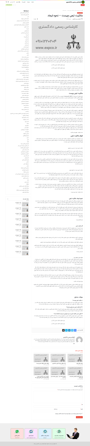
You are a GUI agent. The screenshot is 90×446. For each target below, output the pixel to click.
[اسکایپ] (66, 330)
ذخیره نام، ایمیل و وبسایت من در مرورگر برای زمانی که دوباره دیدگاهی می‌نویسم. (68, 413)
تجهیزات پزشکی (26, 77)
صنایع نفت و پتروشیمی (25, 129)
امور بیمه (27, 35)
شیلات (28, 123)
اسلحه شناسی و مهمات (25, 18)
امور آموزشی (26, 31)
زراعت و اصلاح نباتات (25, 117)
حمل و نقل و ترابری (25, 95)
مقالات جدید (18, 2)
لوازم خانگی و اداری (25, 160)
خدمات (32, 2)
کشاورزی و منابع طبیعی (25, 151)
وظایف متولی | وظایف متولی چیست (42, 363)
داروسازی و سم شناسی (25, 101)
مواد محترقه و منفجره (25, 176)
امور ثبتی (27, 39)
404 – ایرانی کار (77, 5)
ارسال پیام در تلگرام (45, 435)
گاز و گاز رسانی (26, 156)
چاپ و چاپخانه (26, 89)
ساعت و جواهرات (26, 119)
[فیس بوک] (75, 330)
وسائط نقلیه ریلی (26, 188)
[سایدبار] (8, 2)
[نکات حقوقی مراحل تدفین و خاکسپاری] (58, 358)
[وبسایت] (74, 343)
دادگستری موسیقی (25, 99)
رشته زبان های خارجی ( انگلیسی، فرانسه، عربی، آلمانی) (19, 113)
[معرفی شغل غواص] (75, 358)
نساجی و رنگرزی (26, 178)
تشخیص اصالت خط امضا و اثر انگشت (22, 79)
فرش (28, 139)
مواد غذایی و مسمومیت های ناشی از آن (22, 174)
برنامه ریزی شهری (26, 63)
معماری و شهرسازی (25, 170)
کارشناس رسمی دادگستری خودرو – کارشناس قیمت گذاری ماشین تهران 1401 (42, 377)
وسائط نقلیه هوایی (25, 192)
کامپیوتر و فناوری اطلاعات (24, 147)
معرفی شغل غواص (79, 363)
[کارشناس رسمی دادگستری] (75, 2)
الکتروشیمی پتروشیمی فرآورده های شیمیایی (21, 24)
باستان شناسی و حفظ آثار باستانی (23, 51)
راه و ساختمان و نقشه (25, 109)
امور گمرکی (27, 41)
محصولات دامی (26, 164)
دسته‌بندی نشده (77, 10)
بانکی (28, 55)
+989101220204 (9, 5)
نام (82, 404)
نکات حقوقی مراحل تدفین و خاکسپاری (59, 363)
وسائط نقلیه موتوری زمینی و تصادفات (22, 190)
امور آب (27, 29)
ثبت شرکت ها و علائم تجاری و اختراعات (22, 81)
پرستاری (27, 69)
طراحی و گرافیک (26, 133)
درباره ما (28, 2)
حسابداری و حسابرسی (25, 91)
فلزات (28, 141)
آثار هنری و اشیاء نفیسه (25, 14)
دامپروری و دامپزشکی (25, 103)
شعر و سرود (27, 121)
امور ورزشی (27, 45)
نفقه (28, 180)
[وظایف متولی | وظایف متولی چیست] (41, 358)
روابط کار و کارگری (26, 115)
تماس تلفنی (17, 435)
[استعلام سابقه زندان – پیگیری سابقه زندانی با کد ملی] (58, 371)
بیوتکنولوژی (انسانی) (25, 67)
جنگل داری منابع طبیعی (25, 85)
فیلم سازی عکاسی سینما (25, 143)
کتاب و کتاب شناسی (25, 149)
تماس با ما (23, 2)
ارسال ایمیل (31, 435)
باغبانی (28, 53)
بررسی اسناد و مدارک (25, 57)
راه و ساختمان (26, 107)
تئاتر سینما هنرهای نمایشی (24, 73)
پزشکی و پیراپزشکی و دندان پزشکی (23, 71)
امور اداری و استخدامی (25, 33)
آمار (28, 16)
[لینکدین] (69, 330)
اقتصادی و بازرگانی (26, 22)
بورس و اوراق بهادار (25, 65)
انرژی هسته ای (26, 47)
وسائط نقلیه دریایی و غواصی (24, 186)
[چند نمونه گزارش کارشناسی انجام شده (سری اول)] (75, 371)
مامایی (27, 162)
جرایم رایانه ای (26, 83)
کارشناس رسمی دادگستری (76, 19)
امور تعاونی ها (26, 37)
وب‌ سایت (55, 409)
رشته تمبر (27, 111)
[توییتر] (72, 330)
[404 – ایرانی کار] (25, 204)
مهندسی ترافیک (26, 172)
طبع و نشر (27, 131)
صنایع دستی (27, 127)
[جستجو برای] (6, 2)
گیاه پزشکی (27, 158)
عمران (28, 137)
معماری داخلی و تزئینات (25, 168)
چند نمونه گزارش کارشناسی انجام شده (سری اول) (76, 377)
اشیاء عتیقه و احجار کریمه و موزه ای (23, 20)
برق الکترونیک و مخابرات (25, 59)
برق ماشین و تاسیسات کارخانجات (23, 61)
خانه (81, 10)
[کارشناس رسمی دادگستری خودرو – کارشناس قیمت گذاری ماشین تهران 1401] (41, 371)
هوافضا (27, 184)
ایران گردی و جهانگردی (25, 49)
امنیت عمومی (26, 26)
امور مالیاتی (27, 43)
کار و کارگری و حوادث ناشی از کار (23, 145)
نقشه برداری (27, 182)
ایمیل (81, 409)
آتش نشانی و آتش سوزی (24, 12)
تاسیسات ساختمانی (25, 75)
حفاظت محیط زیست (25, 93)
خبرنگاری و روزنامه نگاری (25, 97)
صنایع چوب (27, 125)
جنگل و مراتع (26, 87)
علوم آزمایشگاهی (26, 135)
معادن (28, 166)
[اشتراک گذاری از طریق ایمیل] (63, 330)
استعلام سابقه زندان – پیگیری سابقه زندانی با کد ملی (58, 377)
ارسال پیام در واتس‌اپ (59, 435)
